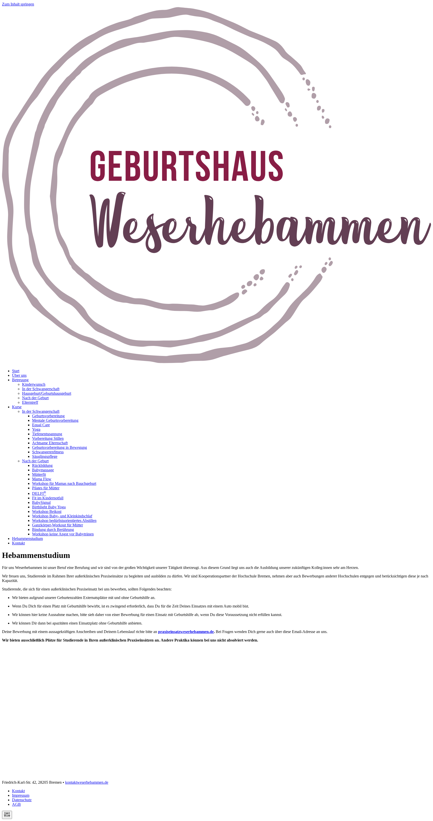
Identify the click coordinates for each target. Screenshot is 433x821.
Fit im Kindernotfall (47, 498)
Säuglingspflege (44, 456)
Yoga (36, 429)
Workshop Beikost (46, 511)
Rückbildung (42, 465)
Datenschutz (22, 800)
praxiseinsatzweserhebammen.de (186, 632)
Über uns (19, 375)
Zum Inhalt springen (18, 4)
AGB (16, 804)
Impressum (20, 795)
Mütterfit (39, 474)
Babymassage (43, 470)
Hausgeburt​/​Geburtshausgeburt (46, 393)
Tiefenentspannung (47, 434)
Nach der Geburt (35, 398)
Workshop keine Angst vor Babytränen (63, 534)
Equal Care (41, 425)
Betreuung (20, 380)
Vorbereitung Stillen (48, 438)
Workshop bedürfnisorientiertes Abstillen (64, 520)
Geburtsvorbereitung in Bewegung (59, 447)
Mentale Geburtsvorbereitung (55, 420)
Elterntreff (30, 402)
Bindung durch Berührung (53, 529)
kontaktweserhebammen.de (86, 782)
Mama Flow (41, 479)
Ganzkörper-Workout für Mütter (57, 525)
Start (15, 371)
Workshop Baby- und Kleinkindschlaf (62, 516)
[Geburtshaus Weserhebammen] (216, 362)
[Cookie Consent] (7, 815)
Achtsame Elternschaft (50, 443)
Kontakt (18, 543)
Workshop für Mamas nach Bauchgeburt (64, 483)
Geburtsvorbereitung (48, 416)
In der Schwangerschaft (40, 389)
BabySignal (41, 502)
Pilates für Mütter (45, 488)
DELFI (39, 493)
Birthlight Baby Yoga (49, 507)
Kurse (17, 407)
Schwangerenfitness (48, 452)
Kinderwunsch (33, 384)
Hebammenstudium (27, 538)
